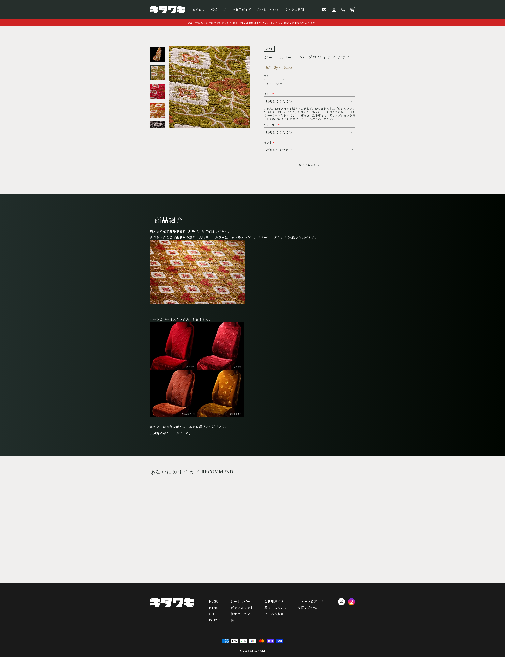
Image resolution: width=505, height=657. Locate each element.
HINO (214, 607)
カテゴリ (198, 9)
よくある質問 (294, 9)
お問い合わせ (307, 607)
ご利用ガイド (241, 9)
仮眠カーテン (240, 613)
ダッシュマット (242, 607)
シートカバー (240, 601)
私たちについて (268, 9)
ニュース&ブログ (311, 601)
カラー (267, 75)
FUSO (214, 601)
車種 (214, 9)
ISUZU (214, 620)
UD (211, 613)
